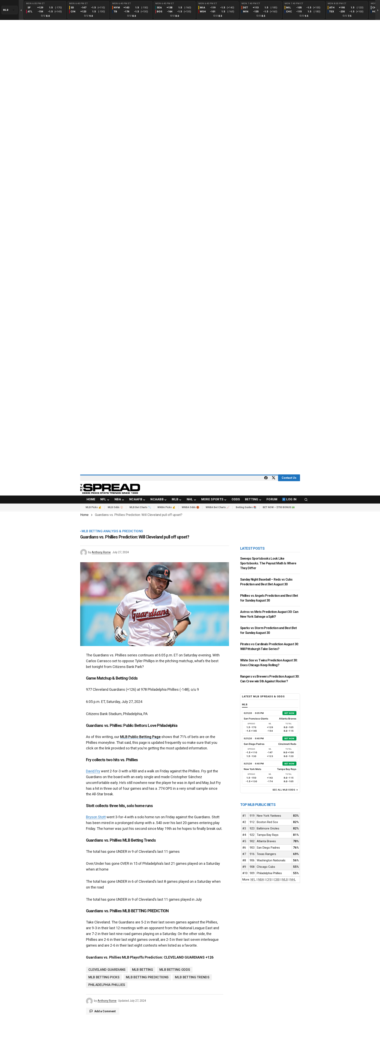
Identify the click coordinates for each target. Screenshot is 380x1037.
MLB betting (142, 970)
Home (84, 515)
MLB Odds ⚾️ (115, 507)
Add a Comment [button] (105, 1011)
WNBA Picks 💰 (166, 507)
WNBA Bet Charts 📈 (217, 507)
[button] (306, 500)
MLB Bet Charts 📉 (140, 507)
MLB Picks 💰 (93, 507)
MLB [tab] (245, 704)
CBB (277, 879)
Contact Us (289, 477)
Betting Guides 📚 (246, 507)
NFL (253, 879)
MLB (285, 879)
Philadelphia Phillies (106, 985)
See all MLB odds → (285, 789)
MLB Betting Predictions (147, 977)
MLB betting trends (192, 977)
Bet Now (289, 713)
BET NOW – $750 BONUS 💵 (279, 507)
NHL (293, 879)
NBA (261, 879)
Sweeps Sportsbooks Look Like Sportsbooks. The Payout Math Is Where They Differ (268, 563)
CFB (269, 879)
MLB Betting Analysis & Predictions (112, 531)
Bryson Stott (96, 817)
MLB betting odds (174, 970)
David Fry (93, 771)
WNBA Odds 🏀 (190, 507)
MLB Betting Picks (103, 977)
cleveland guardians (107, 970)
